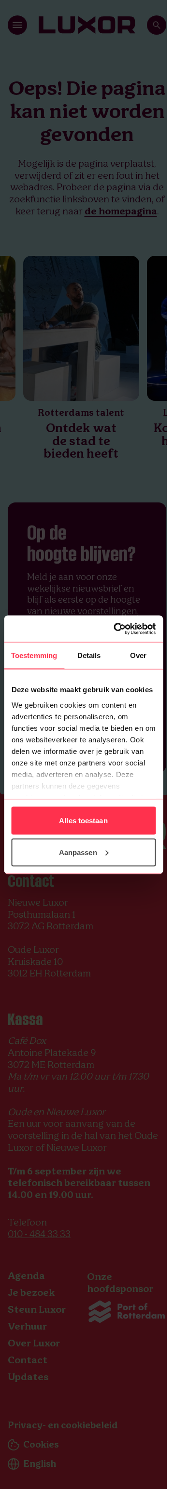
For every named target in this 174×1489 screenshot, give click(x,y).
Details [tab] (89, 655)
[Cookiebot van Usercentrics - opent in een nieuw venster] (117, 628)
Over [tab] (138, 655)
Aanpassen (78, 852)
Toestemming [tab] (34, 655)
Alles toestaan (83, 821)
